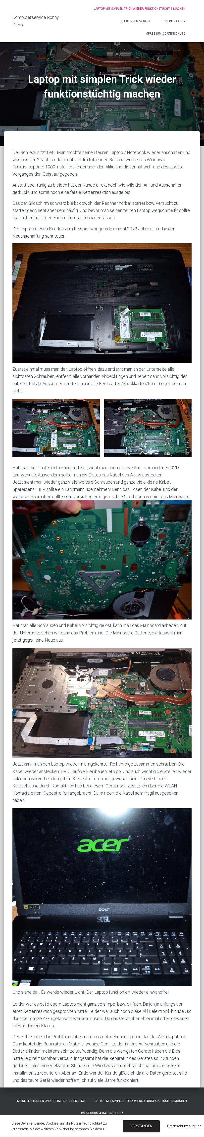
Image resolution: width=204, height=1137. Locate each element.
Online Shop (173, 21)
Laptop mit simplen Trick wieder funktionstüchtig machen (139, 8)
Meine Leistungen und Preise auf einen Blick (51, 1101)
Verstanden (141, 1126)
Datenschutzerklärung (184, 1126)
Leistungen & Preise (136, 21)
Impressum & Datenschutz (165, 33)
